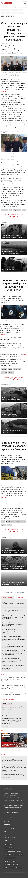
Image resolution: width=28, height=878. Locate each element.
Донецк (4, 525)
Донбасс (19, 854)
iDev (11, 817)
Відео (3, 730)
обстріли (11, 868)
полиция (4, 369)
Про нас (6, 821)
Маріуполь (15, 864)
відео (2, 16)
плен (23, 210)
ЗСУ (14, 854)
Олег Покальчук (7, 703)
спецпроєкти (10, 16)
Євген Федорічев (7, 716)
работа (11, 372)
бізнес (21, 9)
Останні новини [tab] (7, 597)
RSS (5, 831)
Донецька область (10, 851)
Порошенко (17, 210)
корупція (14, 13)
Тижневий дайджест (11, 828)
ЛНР (10, 210)
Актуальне (4, 674)
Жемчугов (4, 210)
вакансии (4, 372)
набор (10, 369)
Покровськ (7, 864)
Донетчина (17, 369)
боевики (18, 868)
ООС (6, 868)
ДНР (3, 521)
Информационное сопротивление (15, 521)
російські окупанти (10, 858)
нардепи (21, 13)
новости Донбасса (10, 861)
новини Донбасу (9, 848)
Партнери (7, 824)
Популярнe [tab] (20, 597)
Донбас (19, 851)
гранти (8, 13)
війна (2, 13)
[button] (14, 592)
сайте (24, 354)
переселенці (13, 9)
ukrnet (6, 844)
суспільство (4, 9)
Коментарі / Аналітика (8, 699)
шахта (9, 525)
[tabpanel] (14, 635)
